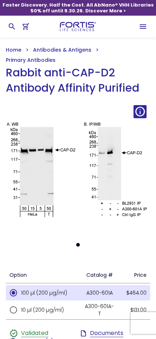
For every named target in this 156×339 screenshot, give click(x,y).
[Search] (12, 26)
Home (13, 49)
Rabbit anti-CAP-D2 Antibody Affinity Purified (72, 80)
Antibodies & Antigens (62, 49)
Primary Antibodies (31, 60)
